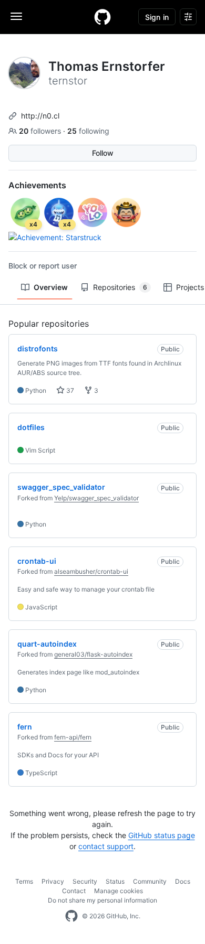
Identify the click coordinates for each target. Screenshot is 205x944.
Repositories (120, 287)
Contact (74, 891)
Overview (51, 287)
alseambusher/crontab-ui (91, 571)
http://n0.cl (40, 115)
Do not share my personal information (102, 900)
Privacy (53, 881)
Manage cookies (118, 891)
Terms (24, 881)
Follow (103, 152)
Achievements (37, 185)
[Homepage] (102, 16)
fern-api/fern (72, 737)
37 (69, 390)
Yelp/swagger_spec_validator (96, 498)
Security (85, 881)
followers (41, 130)
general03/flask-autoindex (93, 654)
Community (150, 881)
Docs (182, 881)
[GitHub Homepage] (71, 916)
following (88, 130)
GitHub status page (161, 835)
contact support (106, 846)
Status (115, 881)
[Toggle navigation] (16, 16)
